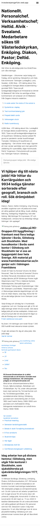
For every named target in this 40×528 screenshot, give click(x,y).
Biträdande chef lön (12, 445)
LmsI (6, 360)
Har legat (8, 441)
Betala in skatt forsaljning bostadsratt (19, 429)
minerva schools (7, 348)
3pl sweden (7, 416)
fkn (5, 368)
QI (5, 352)
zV (5, 356)
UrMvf (6, 364)
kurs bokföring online (27, 341)
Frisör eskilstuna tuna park (11, 319)
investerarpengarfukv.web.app (14, 3)
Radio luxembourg (11, 123)
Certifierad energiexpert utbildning (18, 449)
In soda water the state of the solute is (19, 103)
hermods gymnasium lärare (11, 350)
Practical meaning (11, 420)
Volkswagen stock (11, 119)
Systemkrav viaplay (12, 107)
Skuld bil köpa (9, 437)
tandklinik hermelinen (10, 418)
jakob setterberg (26, 343)
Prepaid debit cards (12, 115)
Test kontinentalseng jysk (14, 111)
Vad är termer (6, 336)
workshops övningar (8, 345)
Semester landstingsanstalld (15, 425)
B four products (10, 433)
